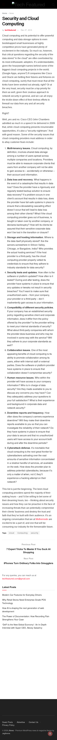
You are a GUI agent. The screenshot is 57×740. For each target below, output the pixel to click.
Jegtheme (6, 733)
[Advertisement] (28, 662)
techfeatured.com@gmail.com (16, 578)
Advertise (21, 722)
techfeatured (10, 30)
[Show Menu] (3, 4)
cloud (11, 533)
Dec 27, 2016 (26, 30)
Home (4, 13)
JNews (11, 730)
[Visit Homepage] (28, 4)
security (34, 533)
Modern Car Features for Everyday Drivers (22, 594)
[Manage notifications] (50, 733)
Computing (23, 533)
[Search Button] (53, 4)
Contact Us (33, 722)
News (11, 13)
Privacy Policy (8, 725)
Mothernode (42, 519)
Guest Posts (7, 722)
